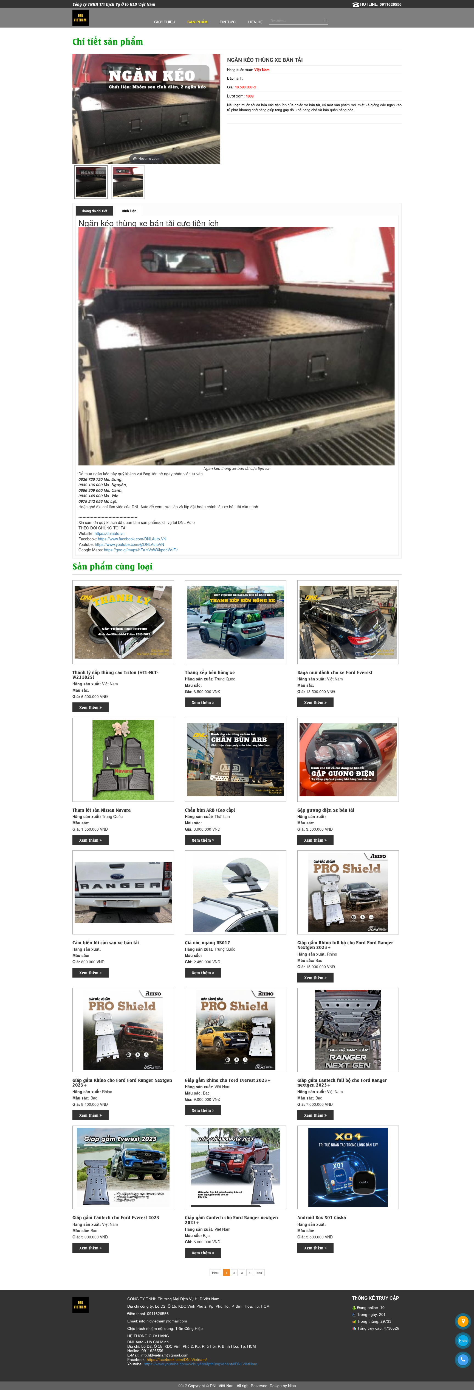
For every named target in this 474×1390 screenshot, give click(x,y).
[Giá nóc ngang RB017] (235, 891)
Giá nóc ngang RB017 (207, 942)
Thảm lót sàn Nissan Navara (101, 809)
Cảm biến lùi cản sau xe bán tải (105, 942)
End (259, 1273)
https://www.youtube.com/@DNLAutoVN (129, 544)
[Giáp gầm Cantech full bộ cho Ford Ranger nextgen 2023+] (348, 1029)
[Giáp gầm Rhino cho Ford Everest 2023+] (235, 1029)
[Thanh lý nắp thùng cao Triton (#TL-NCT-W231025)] (123, 621)
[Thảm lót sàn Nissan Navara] (123, 759)
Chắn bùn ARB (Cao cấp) (210, 809)
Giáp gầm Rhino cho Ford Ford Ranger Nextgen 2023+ (122, 1082)
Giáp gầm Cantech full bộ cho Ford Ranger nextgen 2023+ (342, 1082)
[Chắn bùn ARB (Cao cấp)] (235, 759)
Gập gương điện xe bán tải (325, 809)
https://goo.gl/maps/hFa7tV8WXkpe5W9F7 (141, 549)
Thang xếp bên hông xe (210, 672)
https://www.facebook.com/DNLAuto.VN (132, 539)
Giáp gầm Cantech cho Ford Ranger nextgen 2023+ (231, 1219)
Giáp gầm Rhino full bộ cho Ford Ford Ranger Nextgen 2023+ (345, 945)
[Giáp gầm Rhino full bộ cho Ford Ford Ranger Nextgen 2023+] (348, 891)
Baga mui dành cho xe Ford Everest (334, 672)
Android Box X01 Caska (321, 1217)
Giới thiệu (164, 22)
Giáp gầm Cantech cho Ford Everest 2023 (115, 1217)
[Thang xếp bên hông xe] (235, 621)
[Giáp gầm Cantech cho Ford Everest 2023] (123, 1167)
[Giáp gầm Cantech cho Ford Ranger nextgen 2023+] (235, 1167)
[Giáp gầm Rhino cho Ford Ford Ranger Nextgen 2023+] (123, 1029)
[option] (90, 182)
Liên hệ (255, 22)
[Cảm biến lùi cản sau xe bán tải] (123, 891)
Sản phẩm (197, 22)
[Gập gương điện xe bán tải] (348, 759)
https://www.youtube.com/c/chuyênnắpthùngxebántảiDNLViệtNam (200, 1364)
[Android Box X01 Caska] (348, 1167)
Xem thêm (89, 707)
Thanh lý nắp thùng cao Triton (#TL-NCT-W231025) (115, 674)
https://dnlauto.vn (110, 533)
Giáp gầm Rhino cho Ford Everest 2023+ (228, 1080)
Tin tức (228, 22)
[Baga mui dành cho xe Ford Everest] (348, 621)
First (215, 1273)
